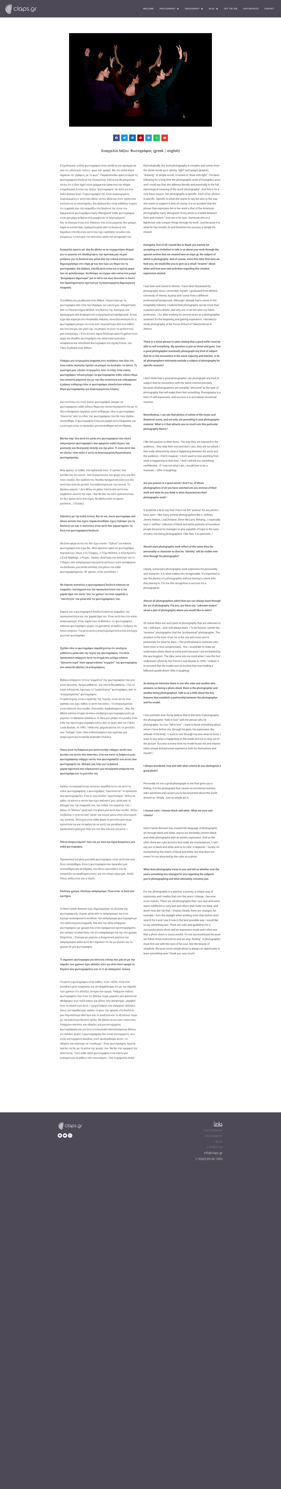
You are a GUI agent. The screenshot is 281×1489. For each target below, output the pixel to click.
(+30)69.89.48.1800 (209, 1159)
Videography (192, 9)
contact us (214, 1147)
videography (213, 1136)
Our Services (250, 9)
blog (219, 1141)
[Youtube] (65, 1135)
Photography (167, 9)
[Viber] (70, 1135)
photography (212, 1130)
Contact (269, 9)
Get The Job (230, 9)
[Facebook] (60, 1135)
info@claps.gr (213, 1153)
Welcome (148, 9)
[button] (116, 138)
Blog (212, 9)
